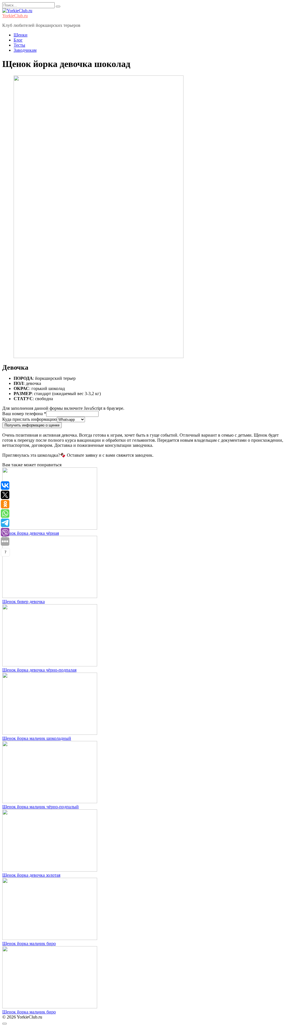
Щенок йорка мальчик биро (29, 943)
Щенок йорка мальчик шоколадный (36, 738)
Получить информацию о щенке (32, 425)
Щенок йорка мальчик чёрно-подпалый (40, 806)
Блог (18, 40)
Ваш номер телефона (24, 413)
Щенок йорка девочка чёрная (30, 533)
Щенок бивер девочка (23, 601)
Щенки (20, 34)
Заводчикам (25, 50)
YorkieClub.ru (15, 15)
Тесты (19, 45)
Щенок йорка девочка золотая (31, 875)
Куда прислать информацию (29, 419)
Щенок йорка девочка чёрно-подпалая (39, 670)
